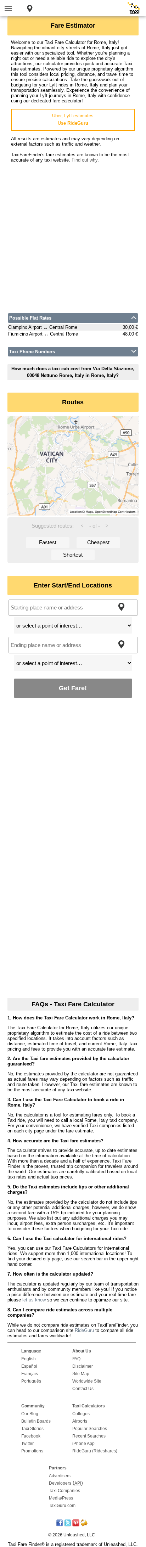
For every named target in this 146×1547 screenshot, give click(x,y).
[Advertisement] (73, 236)
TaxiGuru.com (62, 1505)
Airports (79, 1421)
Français (29, 1373)
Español (29, 1366)
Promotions (32, 1450)
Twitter (27, 1443)
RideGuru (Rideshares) (94, 1450)
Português (31, 1381)
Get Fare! (73, 688)
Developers (60, 1483)
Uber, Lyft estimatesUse (73, 119)
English (28, 1358)
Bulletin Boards (36, 1421)
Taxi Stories (32, 1428)
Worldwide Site (86, 1381)
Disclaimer (82, 1366)
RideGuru (84, 1330)
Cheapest (98, 542)
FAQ (76, 1358)
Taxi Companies (64, 1490)
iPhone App (83, 1443)
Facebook (30, 1436)
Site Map (80, 1373)
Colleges (81, 1413)
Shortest (73, 555)
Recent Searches (89, 1436)
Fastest (47, 542)
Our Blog (29, 1413)
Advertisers (60, 1475)
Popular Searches (89, 1428)
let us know (34, 1300)
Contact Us (83, 1388)
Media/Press (61, 1498)
